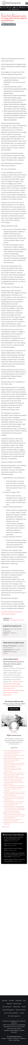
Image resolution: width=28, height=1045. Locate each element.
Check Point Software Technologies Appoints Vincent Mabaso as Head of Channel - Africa (12, 769)
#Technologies (15, 684)
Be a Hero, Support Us (14, 1016)
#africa (5, 692)
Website (5, 635)
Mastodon (23, 7)
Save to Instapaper (8, 24)
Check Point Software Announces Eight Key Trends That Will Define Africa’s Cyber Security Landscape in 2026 (14, 803)
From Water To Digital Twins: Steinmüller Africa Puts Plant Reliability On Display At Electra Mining (14, 854)
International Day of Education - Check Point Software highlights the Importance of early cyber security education (14, 793)
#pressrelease (18, 686)
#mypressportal (8, 686)
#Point (21, 681)
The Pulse (11, 1000)
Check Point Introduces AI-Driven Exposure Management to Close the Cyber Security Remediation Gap (14, 798)
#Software (6, 684)
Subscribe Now (14, 709)
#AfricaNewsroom (9, 688)
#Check (15, 681)
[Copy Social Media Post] (17, 659)
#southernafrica (13, 692)
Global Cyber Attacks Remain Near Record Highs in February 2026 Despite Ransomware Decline (14, 760)
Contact (22, 1013)
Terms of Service (6, 1006)
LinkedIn (3, 7)
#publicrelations (19, 690)
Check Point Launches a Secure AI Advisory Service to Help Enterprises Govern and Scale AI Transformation (14, 765)
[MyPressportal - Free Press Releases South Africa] (12, 3)
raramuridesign (15, 1030)
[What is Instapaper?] (14, 24)
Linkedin (3, 1038)
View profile (7, 826)
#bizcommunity (8, 690)
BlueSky (16, 1038)
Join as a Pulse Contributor (11, 1013)
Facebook (9, 7)
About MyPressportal (8, 1010)
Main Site (4, 1000)
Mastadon (23, 1038)
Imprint (24, 1006)
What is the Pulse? (20, 1010)
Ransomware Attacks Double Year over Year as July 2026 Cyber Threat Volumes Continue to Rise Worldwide (14, 752)
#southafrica (7, 695)
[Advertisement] (14, 42)
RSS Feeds (16, 9)
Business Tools (17, 1003)
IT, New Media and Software (17, 620)
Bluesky (17, 7)
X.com (10, 1040)
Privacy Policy (16, 1006)
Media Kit (9, 1003)
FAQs (24, 1000)
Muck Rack (16, 1040)
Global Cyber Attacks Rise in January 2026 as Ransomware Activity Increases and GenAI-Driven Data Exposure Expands (14, 774)
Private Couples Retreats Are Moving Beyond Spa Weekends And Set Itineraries (13, 839)
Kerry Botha (14, 732)
